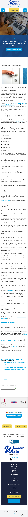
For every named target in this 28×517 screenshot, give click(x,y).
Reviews (14, 478)
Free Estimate (14, 10)
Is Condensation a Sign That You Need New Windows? (13, 356)
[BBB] (14, 441)
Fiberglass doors (5, 200)
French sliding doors (15, 159)
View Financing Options (14, 415)
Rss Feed (6, 380)
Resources (14, 488)
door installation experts (19, 103)
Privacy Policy (12, 515)
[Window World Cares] (23, 402)
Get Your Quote (21, 426)
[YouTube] (15, 513)
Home (5, 378)
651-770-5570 (7, 426)
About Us (14, 477)
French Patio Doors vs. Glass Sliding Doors (15, 375)
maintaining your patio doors (8, 322)
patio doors (11, 290)
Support (14, 487)
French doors (19, 121)
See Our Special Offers (14, 7)
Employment (14, 480)
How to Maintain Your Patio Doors (12, 373)
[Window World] (14, 4)
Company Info (14, 474)
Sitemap (6, 515)
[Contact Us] (3, 10)
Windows (14, 466)
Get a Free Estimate (14, 496)
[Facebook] (13, 513)
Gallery (14, 472)
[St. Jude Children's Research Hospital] (4, 402)
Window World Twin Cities (7, 104)
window (3, 340)
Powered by (19, 515)
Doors (14, 468)
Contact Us (15, 459)
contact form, (14, 346)
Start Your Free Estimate (14, 49)
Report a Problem (14, 492)
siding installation (12, 340)
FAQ (14, 490)
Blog (14, 482)
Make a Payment (14, 501)
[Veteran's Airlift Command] (14, 402)
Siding (14, 470)
